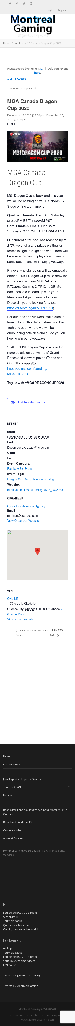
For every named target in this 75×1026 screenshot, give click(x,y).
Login (50, 10)
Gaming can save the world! (20, 929)
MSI (27, 479)
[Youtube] (24, 3)
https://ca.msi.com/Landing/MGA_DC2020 (27, 371)
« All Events (16, 79)
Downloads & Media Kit (17, 822)
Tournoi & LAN (12, 787)
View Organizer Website (23, 520)
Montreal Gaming (30, 1009)
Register (62, 10)
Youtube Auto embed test (19, 961)
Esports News (11, 764)
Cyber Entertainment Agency (26, 506)
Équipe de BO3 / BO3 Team (20, 912)
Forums (7, 795)
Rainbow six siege (44, 479)
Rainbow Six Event (19, 468)
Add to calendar (29, 402)
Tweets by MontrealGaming (20, 986)
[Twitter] (9, 3)
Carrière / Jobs (12, 830)
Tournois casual (13, 921)
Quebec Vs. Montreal (16, 925)
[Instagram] (31, 3)
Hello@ (7, 948)
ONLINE (12, 598)
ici (41, 68)
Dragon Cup (15, 479)
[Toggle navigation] (64, 26)
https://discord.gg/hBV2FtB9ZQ (30, 308)
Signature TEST (12, 917)
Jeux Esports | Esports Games (22, 779)
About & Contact (13, 838)
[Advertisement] (37, 690)
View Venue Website (20, 619)
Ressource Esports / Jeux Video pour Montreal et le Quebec (35, 812)
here (37, 73)
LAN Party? (9, 965)
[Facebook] (17, 3)
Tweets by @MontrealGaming (21, 975)
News (6, 756)
